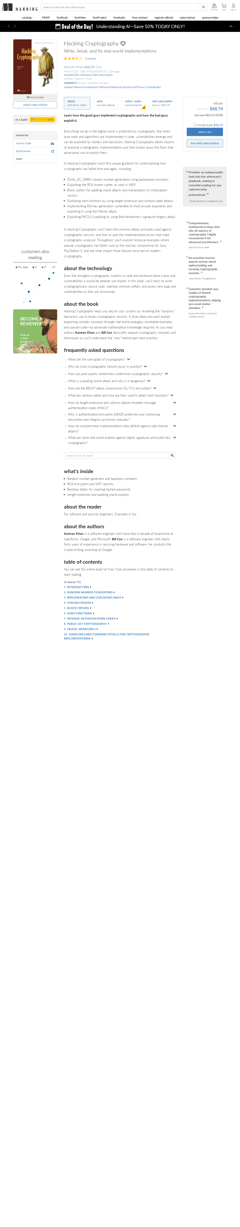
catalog (27, 17)
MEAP (46, 17)
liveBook (62, 17)
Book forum (23, 151)
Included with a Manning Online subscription (88, 74)
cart (224, 10)
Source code (23, 143)
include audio (210, 125)
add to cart (205, 132)
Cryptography (153, 87)
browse (214, 10)
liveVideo (80, 17)
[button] (9, 26)
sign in (233, 10)
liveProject (100, 17)
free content (140, 17)
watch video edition (35, 104)
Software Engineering (110, 87)
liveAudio (119, 17)
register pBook (163, 17)
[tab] (120, 360)
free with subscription (205, 143)
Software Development (85, 87)
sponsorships (210, 17)
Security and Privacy (133, 87)
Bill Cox (96, 66)
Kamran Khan (73, 66)
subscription (187, 17)
